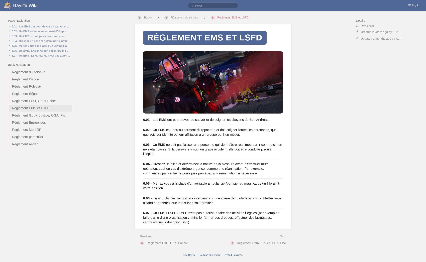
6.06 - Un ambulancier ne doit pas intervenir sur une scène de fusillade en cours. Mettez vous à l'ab (41, 50)
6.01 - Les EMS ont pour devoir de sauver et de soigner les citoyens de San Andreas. (41, 26)
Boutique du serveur (209, 255)
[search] (213, 5)
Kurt (395, 32)
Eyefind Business (233, 255)
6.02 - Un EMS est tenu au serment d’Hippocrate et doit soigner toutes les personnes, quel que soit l (41, 31)
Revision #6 (368, 26)
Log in (415, 5)
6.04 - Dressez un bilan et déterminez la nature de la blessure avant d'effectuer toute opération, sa (41, 41)
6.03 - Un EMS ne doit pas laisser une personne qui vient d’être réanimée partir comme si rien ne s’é (41, 36)
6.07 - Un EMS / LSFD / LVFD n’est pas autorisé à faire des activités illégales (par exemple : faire (41, 55)
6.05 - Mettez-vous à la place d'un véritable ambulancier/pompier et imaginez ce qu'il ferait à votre (41, 45)
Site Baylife (189, 255)
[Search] (192, 5)
